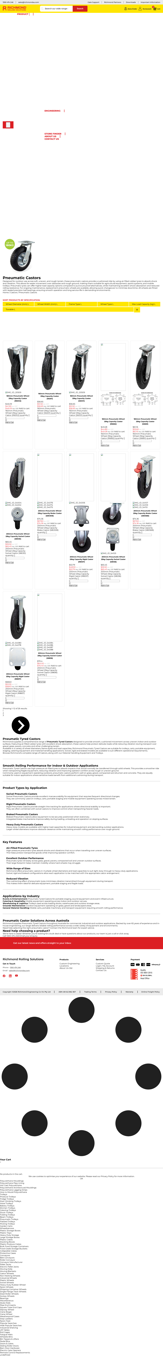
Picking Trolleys (7, 1224)
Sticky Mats (18, 182)
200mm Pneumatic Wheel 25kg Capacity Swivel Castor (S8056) (113, 559)
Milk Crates (18, 91)
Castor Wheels (7, 1273)
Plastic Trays (5, 1233)
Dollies (16, 46)
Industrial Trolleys (20, 48)
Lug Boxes (17, 89)
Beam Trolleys (6, 1217)
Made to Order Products (51, 118)
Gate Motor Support (21, 125)
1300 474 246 (8, 2)
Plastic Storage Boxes (10, 1230)
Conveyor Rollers (20, 134)
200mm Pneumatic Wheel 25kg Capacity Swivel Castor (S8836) (49, 655)
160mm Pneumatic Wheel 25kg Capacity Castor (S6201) (49, 396)
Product (22, 14)
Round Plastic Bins (21, 163)
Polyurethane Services (50, 125)
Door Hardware (19, 188)
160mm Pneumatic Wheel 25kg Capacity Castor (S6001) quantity (80, 413)
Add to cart (24, 408)
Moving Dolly (6, 1269)
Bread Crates (18, 82)
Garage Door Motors (22, 130)
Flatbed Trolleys (7, 1221)
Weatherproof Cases (9, 1316)
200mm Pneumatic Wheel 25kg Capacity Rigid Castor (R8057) (81, 559)
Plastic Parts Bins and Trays (25, 96)
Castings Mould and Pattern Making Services (59, 120)
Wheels (16, 19)
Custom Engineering (22, 222)
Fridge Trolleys (7, 1199)
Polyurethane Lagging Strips (13, 1190)
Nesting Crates (19, 93)
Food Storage (19, 84)
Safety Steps (18, 177)
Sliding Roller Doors (9, 1346)
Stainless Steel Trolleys (22, 64)
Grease (16, 218)
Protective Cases (20, 100)
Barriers (16, 184)
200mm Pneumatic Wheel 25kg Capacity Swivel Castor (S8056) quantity (111, 575)
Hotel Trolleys (6, 1203)
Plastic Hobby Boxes (22, 98)
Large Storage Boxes (10, 1237)
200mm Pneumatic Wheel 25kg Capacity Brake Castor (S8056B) (145, 513)
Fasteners (17, 215)
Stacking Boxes (7, 1242)
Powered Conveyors (21, 139)
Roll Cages (17, 53)
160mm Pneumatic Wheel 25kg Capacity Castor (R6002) (17, 398)
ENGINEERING (52, 111)
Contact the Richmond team (64, 928)
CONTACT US (52, 139)
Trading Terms (90, 992)
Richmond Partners (112, 2)
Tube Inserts (18, 202)
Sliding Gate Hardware (22, 118)
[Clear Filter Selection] (137, 309)
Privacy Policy (111, 992)
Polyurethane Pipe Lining (12, 1183)
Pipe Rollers (18, 234)
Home (6, 292)
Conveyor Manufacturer (11, 1262)
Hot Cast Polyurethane (11, 1185)
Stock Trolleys (6, 1212)
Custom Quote (47, 131)
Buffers (16, 211)
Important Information (150, 2)
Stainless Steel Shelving (23, 71)
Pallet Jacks (18, 23)
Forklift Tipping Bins (22, 166)
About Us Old (66, 968)
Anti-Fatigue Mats (21, 172)
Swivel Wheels (7, 1282)
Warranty (129, 992)
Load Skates (18, 32)
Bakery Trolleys (7, 1206)
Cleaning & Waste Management (26, 150)
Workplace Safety (20, 170)
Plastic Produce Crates (10, 1244)
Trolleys (99, 753)
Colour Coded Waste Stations (25, 161)
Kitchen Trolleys (7, 1208)
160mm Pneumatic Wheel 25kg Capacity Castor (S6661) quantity (144, 436)
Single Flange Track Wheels (13, 1291)
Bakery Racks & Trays (22, 44)
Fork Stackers (19, 26)
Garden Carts (6, 1226)
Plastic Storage (19, 78)
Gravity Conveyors (21, 136)
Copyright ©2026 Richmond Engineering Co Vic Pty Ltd (27, 992)
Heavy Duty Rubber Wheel (13, 1285)
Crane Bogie (6, 1312)
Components (18, 197)
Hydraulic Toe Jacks (21, 28)
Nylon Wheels (6, 1287)
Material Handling (20, 21)
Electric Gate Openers (10, 1350)
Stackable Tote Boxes (22, 107)
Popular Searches (8, 1323)
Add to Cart (9, 422)
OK (81, 1178)
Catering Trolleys (8, 1210)
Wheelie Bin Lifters (21, 154)
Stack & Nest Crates (21, 80)
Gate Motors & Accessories (24, 111)
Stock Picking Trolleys (22, 55)
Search (80, 9)
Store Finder (132, 9)
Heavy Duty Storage (9, 1235)
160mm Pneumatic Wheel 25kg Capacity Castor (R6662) (113, 421)
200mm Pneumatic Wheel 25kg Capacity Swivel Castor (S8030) (18, 536)
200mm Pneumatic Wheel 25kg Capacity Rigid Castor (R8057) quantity (79, 575)
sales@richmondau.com (28, 2)
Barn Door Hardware (22, 193)
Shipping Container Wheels (13, 1289)
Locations (64, 966)
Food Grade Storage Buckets (13, 1249)
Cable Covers (18, 175)
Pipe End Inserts (8, 1305)
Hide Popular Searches (11, 1325)
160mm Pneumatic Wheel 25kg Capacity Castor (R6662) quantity (112, 436)
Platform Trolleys (20, 50)
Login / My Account (105, 966)
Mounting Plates (20, 206)
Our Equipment (47, 116)
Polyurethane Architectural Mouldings (18, 1188)
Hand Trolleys (19, 41)
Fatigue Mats (6, 1334)
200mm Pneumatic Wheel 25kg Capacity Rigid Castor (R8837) (17, 676)
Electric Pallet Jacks (9, 1267)
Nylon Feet (5, 1321)
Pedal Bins (5, 1341)
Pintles (16, 213)
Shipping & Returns (105, 968)
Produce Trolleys (8, 1197)
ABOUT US (50, 136)
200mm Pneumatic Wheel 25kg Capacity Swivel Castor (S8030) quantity (15, 552)
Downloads (131, 2)
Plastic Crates (6, 1240)
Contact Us (101, 970)
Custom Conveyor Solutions (25, 145)
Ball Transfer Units (21, 143)
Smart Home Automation (24, 123)
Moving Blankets (8, 1271)
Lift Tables (17, 30)
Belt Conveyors (7, 1258)
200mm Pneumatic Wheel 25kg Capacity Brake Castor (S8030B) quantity (47, 529)
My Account (147, 9)
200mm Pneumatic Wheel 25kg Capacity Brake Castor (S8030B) (50, 513)
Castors (16, 17)
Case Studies (18, 224)
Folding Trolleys (7, 1215)
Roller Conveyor (7, 1260)
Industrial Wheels (8, 1278)
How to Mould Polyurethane (13, 1192)
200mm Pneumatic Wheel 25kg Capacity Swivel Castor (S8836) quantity (47, 671)
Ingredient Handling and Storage (27, 87)
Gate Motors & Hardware (23, 114)
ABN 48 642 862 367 (67, 992)
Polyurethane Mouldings (12, 1181)
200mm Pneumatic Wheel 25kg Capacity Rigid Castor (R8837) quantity (15, 692)
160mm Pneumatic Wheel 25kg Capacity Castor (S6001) (81, 398)
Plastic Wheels (7, 1280)
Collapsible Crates (8, 1251)
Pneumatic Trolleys (9, 1219)
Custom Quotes (20, 227)
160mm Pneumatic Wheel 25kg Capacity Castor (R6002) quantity (16, 413)
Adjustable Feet (19, 200)
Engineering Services (50, 113)
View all (16, 148)
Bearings (4, 1298)
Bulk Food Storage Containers (14, 1246)
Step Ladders (18, 179)
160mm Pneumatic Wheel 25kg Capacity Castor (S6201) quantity (48, 410)
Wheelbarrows (7, 1228)
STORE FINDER (53, 133)
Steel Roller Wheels (9, 1294)
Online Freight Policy (150, 992)
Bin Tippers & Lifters (9, 1339)
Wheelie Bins (18, 152)
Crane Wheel (6, 1314)
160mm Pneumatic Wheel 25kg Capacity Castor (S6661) (145, 421)
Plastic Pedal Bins (20, 157)
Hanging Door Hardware (23, 191)
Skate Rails (5, 1303)
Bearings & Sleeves (21, 204)
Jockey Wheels (7, 1296)
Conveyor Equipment (22, 132)
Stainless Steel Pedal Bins (24, 159)
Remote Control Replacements (15, 1352)
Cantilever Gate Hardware (24, 121)
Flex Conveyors (19, 141)
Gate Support (93, 2)
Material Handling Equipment (77, 753)
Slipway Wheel (7, 1310)
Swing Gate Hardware (22, 116)
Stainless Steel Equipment (24, 62)
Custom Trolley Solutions (24, 57)
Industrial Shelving (9, 1328)
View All (16, 35)
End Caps (17, 209)
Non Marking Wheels (10, 1276)
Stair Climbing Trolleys (10, 1201)
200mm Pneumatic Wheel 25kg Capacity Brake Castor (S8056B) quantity (143, 529)
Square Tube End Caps (11, 1307)
